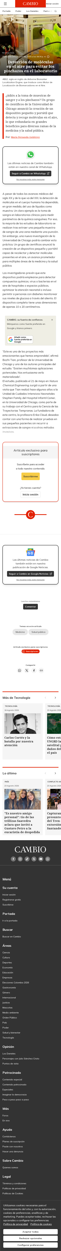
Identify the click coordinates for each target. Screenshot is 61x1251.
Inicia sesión (30, 494)
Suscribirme (30, 476)
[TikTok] (27, 858)
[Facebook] (13, 858)
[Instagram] (20, 858)
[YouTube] (40, 858)
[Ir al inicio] (30, 3)
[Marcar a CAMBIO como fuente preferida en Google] (30, 339)
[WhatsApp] (47, 858)
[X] (33, 858)
